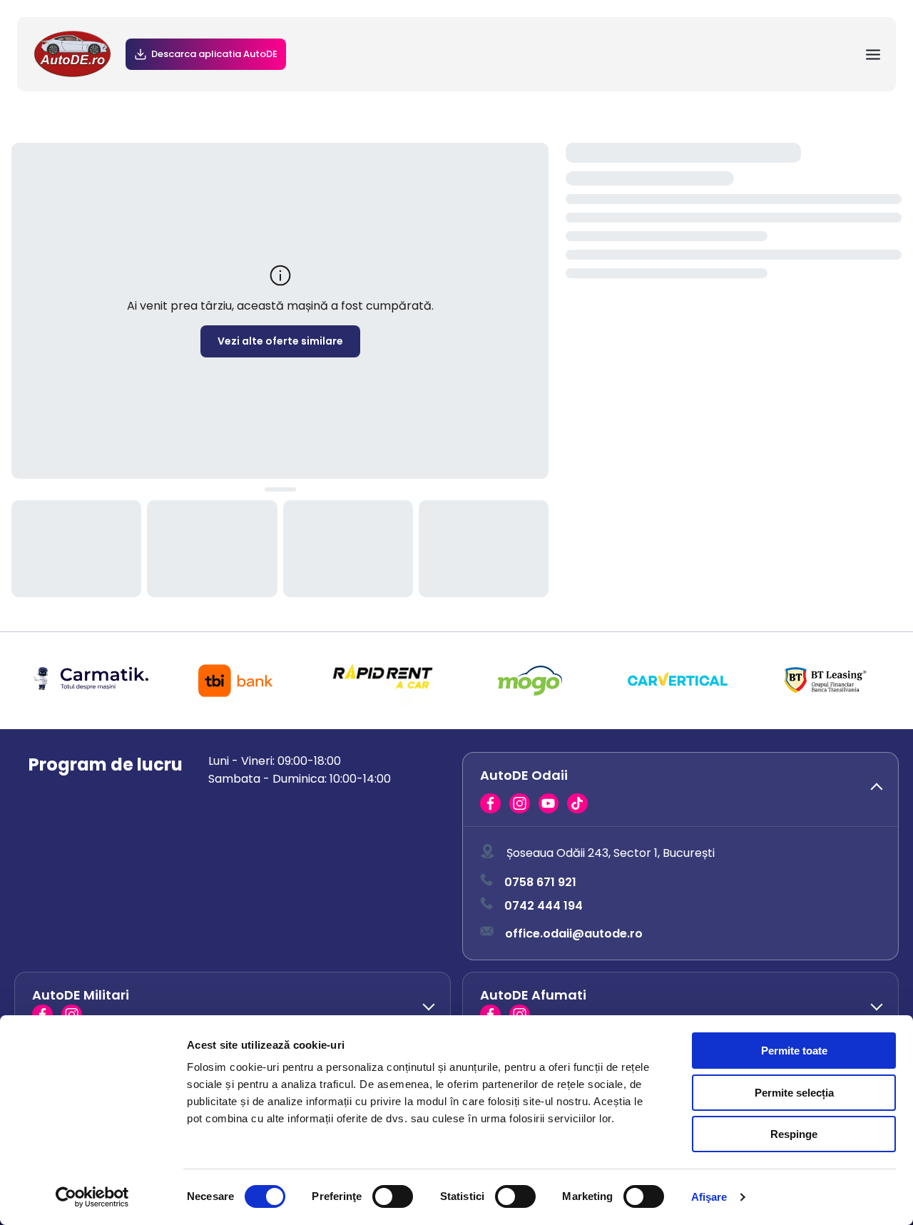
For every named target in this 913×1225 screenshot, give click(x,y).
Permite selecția (794, 1093)
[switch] (392, 1196)
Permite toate (794, 1050)
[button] (680, 790)
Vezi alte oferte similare (280, 341)
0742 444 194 (543, 906)
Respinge (793, 1134)
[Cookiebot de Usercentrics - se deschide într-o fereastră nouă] (92, 1197)
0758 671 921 (540, 882)
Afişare (709, 1197)
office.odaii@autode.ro (574, 933)
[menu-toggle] (873, 54)
